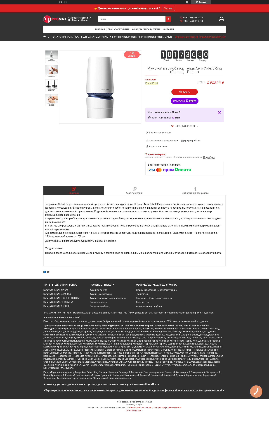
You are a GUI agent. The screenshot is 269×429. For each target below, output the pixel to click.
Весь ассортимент (118, 29)
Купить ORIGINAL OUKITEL (56, 306)
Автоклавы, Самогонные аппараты (154, 298)
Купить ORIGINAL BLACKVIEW (58, 302)
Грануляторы (142, 294)
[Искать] (168, 19)
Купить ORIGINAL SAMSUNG (57, 294)
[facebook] (44, 272)
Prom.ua (148, 402)
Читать (168, 8)
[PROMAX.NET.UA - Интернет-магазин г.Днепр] (55, 19)
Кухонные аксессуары (101, 294)
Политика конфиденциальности (167, 407)
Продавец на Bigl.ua (135, 405)
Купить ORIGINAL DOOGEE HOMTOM (61, 298)
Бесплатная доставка (160, 132)
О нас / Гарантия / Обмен (146, 29)
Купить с (180, 101)
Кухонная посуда (98, 290)
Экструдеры (142, 302)
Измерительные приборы (149, 306)
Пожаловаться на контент (139, 407)
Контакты (168, 29)
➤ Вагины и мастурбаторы (123, 37)
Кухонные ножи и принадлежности (108, 298)
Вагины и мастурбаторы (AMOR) (155, 37)
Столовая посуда (98, 302)
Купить (186, 92)
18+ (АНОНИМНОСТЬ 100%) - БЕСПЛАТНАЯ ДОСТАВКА (80, 37)
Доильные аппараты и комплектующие (156, 290)
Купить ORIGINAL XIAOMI (55, 290)
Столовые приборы (99, 306)
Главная (100, 29)
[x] (48, 272)
